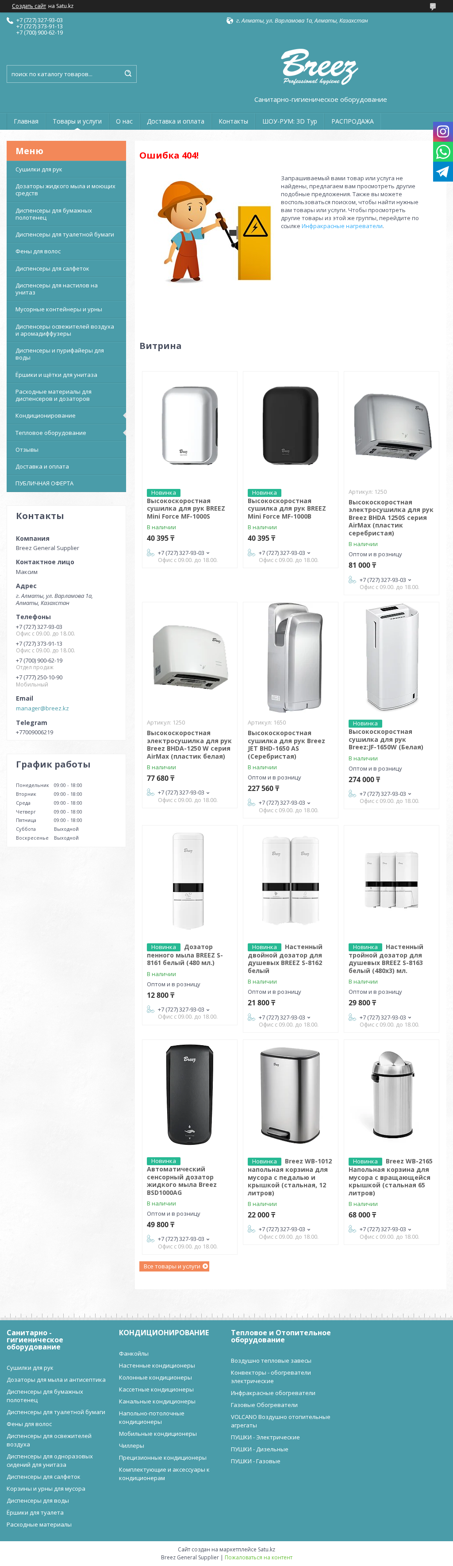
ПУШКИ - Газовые (255, 1461)
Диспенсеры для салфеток (52, 268)
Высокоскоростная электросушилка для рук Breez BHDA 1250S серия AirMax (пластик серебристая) (391, 517)
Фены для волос (38, 251)
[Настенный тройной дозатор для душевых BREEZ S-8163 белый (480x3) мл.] (391, 881)
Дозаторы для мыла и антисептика (56, 1380)
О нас (124, 121)
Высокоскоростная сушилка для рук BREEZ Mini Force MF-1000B (287, 508)
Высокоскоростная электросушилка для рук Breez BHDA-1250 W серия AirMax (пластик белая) (189, 744)
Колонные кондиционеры (155, 1377)
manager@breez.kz (42, 708)
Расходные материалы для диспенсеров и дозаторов (53, 395)
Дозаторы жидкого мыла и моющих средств (65, 189)
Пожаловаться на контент (258, 1557)
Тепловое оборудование (50, 433)
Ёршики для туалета (35, 1512)
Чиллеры (131, 1446)
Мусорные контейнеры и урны (58, 309)
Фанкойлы (134, 1353)
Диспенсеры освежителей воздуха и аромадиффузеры (64, 329)
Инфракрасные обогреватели (273, 1393)
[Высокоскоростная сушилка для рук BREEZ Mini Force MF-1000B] (290, 427)
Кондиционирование (45, 415)
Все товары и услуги (172, 1266)
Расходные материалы (39, 1524)
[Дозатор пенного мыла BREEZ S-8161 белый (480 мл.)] (190, 881)
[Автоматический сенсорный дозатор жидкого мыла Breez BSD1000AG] (190, 1095)
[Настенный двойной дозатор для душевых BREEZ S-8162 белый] (290, 881)
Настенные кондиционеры (157, 1365)
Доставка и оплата (175, 121)
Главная (26, 121)
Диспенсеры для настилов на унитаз (56, 288)
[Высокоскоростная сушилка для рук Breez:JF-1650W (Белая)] (391, 657)
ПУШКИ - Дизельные (259, 1449)
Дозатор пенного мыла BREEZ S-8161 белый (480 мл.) (185, 954)
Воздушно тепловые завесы (271, 1360)
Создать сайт (29, 6)
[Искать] (128, 74)
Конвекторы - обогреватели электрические (271, 1376)
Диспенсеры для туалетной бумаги (64, 234)
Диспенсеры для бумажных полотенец (53, 213)
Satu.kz (266, 1549)
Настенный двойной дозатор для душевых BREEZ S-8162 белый (285, 958)
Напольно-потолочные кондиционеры (151, 1417)
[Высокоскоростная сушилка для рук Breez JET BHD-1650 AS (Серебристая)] (290, 657)
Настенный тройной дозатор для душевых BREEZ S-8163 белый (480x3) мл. (386, 958)
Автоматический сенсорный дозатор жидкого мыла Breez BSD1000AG (182, 1181)
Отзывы (26, 450)
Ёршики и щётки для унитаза (56, 375)
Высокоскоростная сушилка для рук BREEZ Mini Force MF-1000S (186, 508)
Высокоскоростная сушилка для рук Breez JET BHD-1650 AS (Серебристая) (286, 744)
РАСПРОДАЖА (352, 121)
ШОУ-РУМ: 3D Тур (289, 121)
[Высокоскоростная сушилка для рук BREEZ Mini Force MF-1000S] (190, 427)
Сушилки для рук (38, 169)
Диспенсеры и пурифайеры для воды (59, 353)
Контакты (233, 121)
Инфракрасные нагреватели (342, 226)
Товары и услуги (77, 121)
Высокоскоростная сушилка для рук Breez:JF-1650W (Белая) (386, 739)
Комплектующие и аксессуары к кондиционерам (164, 1473)
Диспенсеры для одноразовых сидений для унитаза (50, 1460)
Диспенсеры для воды (38, 1500)
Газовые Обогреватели (264, 1405)
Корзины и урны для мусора (46, 1488)
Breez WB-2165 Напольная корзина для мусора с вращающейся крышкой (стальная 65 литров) (391, 1177)
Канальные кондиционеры (157, 1401)
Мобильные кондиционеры (158, 1434)
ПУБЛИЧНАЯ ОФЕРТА (44, 483)
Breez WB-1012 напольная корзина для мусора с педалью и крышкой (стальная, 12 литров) (290, 1177)
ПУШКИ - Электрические (265, 1437)
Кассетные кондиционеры (156, 1389)
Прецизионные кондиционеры (163, 1457)
